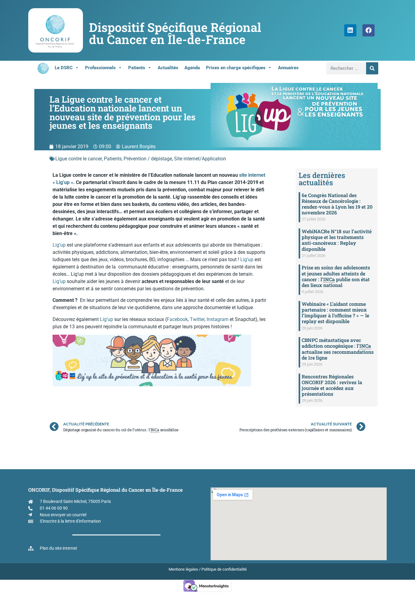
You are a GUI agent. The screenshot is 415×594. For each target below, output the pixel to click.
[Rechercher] (372, 68)
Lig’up (59, 245)
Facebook (177, 319)
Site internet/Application (200, 159)
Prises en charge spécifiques (236, 67)
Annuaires (288, 67)
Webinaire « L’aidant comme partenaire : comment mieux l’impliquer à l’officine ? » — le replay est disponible (335, 313)
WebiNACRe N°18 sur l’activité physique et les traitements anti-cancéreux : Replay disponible (337, 240)
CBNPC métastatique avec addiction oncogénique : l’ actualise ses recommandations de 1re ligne (338, 349)
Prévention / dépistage (148, 159)
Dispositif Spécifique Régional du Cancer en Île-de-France (175, 33)
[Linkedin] (350, 30)
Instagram (217, 319)
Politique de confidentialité (224, 569)
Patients (136, 67)
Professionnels (100, 67)
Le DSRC (64, 67)
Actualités (168, 67)
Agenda (192, 67)
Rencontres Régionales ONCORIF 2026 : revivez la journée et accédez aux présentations (332, 385)
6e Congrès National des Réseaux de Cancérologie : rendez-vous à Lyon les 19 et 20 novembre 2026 (337, 204)
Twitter (197, 319)
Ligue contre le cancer (78, 159)
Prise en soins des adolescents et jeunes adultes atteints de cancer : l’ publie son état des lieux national (336, 276)
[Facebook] (368, 30)
